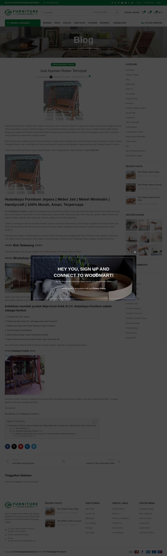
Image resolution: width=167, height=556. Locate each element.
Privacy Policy (98, 288)
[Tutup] (135, 252)
